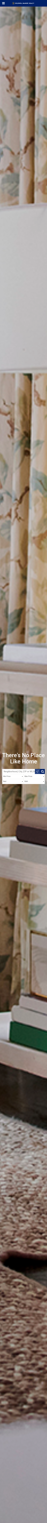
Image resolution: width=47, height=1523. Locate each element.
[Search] (42, 771)
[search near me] (37, 771)
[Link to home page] (23, 3)
